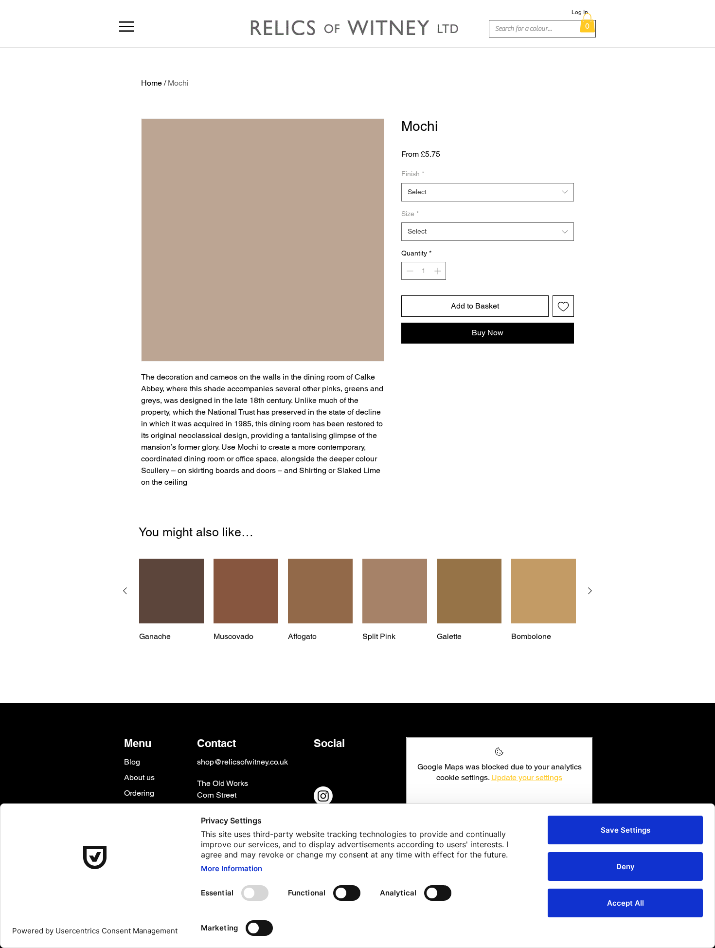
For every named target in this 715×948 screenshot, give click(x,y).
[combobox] (487, 192)
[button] (126, 26)
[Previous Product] (125, 591)
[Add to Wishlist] (563, 306)
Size (410, 214)
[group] (357, 611)
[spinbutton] (423, 270)
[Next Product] (590, 591)
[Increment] (438, 270)
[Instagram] (323, 795)
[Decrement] (409, 270)
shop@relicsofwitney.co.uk (242, 761)
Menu (137, 743)
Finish (412, 174)
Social (329, 743)
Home (151, 83)
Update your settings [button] (526, 777)
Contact (216, 743)
